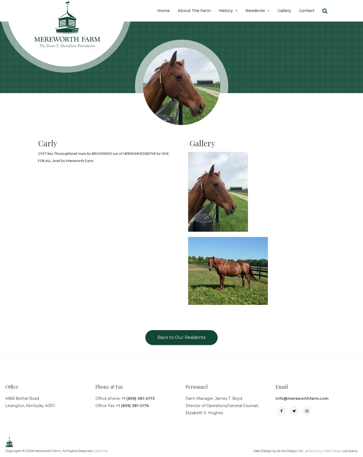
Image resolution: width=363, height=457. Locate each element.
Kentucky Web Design (325, 451)
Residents (256, 10)
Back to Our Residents (181, 337)
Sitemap (101, 451)
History (226, 10)
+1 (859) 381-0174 (132, 405)
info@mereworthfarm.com (302, 398)
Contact (306, 10)
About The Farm (194, 10)
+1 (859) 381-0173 (138, 398)
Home (163, 10)
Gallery (284, 10)
